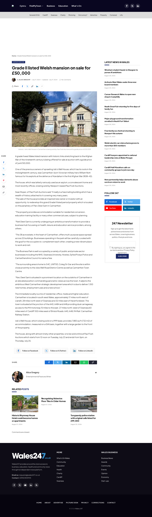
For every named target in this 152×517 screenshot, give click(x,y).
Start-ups (105, 481)
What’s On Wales (63, 458)
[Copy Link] (32, 86)
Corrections (98, 503)
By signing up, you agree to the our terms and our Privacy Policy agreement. (122, 250)
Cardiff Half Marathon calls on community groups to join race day (119, 168)
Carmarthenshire (18, 62)
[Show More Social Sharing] (42, 86)
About (48, 503)
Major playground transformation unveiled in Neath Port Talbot (118, 119)
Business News (107, 458)
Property (103, 15)
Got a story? (82, 15)
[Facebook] (3, 162)
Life (121, 15)
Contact (111, 503)
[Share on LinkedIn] (37, 86)
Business (51, 6)
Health (59, 469)
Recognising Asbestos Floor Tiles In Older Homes (53, 399)
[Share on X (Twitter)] (27, 86)
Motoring (72, 15)
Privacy (85, 503)
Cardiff (45, 15)
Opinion (104, 473)
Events (104, 469)
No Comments (66, 79)
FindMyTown (35, 6)
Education (63, 6)
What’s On (76, 6)
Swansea (54, 15)
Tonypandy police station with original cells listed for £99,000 (83, 418)
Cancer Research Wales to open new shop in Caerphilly (120, 95)
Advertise (93, 15)
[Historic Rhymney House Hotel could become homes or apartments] (25, 403)
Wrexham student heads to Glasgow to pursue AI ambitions (121, 71)
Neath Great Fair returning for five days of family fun (122, 107)
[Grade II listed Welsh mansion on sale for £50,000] (54, 119)
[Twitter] (3, 168)
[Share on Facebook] (22, 86)
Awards (104, 462)
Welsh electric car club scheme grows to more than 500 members (121, 144)
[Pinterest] (3, 180)
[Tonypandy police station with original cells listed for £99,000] (84, 403)
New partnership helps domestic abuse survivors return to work (121, 180)
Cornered (113, 15)
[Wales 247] (13, 6)
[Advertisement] (76, 36)
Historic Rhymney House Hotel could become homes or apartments (25, 418)
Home (14, 56)
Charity (62, 15)
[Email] (3, 186)
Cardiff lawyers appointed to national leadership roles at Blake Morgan (120, 156)
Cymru (23, 6)
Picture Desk (72, 503)
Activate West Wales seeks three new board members (120, 83)
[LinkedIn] (3, 174)
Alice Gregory (24, 79)
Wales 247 (78, 509)
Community (61, 462)
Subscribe (122, 256)
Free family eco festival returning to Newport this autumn (119, 132)
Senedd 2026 (34, 15)
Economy (105, 477)
